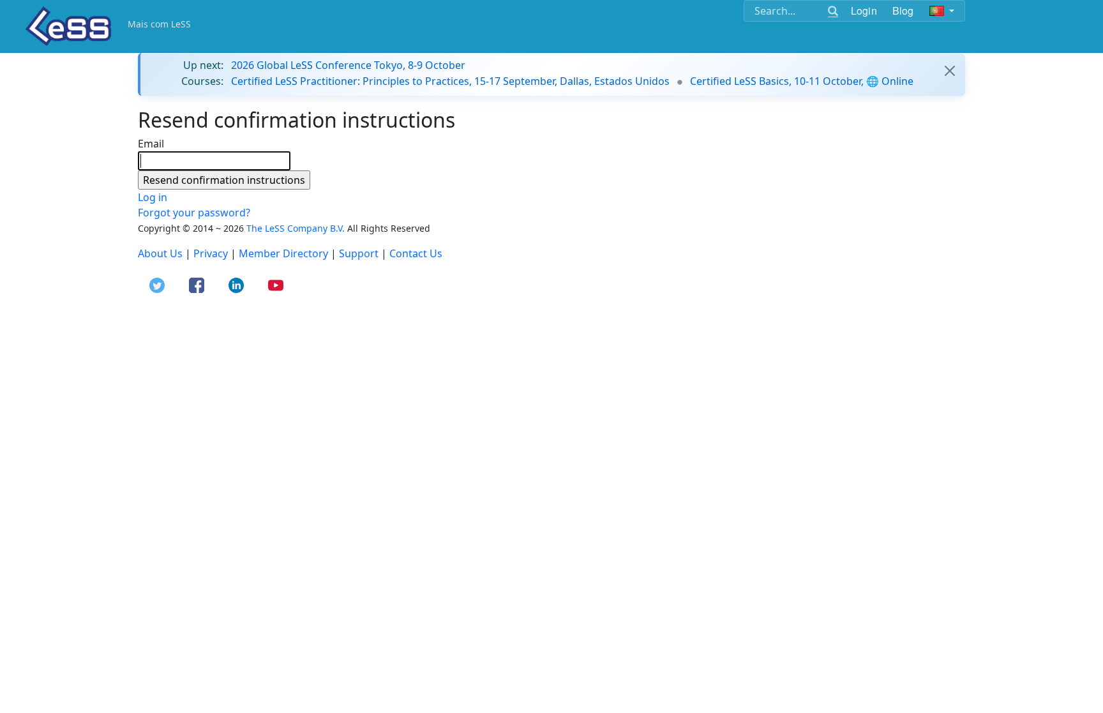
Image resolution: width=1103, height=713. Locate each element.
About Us (160, 253)
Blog (903, 10)
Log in (152, 197)
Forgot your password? (194, 213)
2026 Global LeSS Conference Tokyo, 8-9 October (348, 65)
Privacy (210, 253)
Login (864, 10)
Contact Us (415, 253)
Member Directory (283, 253)
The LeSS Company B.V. (295, 228)
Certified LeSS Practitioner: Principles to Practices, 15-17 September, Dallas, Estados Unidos (450, 81)
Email (151, 144)
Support (359, 253)
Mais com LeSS (159, 24)
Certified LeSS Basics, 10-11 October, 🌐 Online (801, 81)
